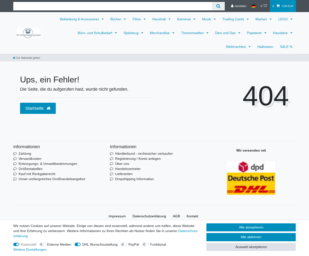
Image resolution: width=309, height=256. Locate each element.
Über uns (122, 164)
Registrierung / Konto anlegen (138, 159)
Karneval (184, 19)
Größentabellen (30, 169)
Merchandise (160, 33)
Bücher (116, 19)
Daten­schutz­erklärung (149, 216)
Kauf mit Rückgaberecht (37, 174)
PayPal (133, 244)
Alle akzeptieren (251, 227)
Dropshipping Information (134, 179)
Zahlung (25, 153)
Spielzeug (132, 33)
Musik (207, 19)
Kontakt (192, 216)
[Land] (253, 6)
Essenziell (28, 244)
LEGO (283, 19)
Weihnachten (236, 47)
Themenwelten (193, 33)
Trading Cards (233, 19)
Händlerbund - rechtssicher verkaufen (144, 153)
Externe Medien (59, 244)
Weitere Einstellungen (30, 249)
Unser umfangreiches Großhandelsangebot (52, 179)
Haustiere (281, 33)
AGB (176, 216)
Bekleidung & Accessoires (80, 19)
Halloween (265, 47)
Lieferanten (124, 174)
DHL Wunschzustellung (100, 244)
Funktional (158, 244)
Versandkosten (30, 159)
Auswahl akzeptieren (251, 247)
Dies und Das (226, 33)
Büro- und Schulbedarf (95, 33)
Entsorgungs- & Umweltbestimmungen (48, 164)
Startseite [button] (35, 108)
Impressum (117, 216)
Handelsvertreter (128, 169)
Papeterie (255, 33)
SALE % (286, 47)
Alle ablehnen (251, 237)
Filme (137, 19)
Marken (261, 19)
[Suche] (218, 6)
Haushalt (159, 19)
